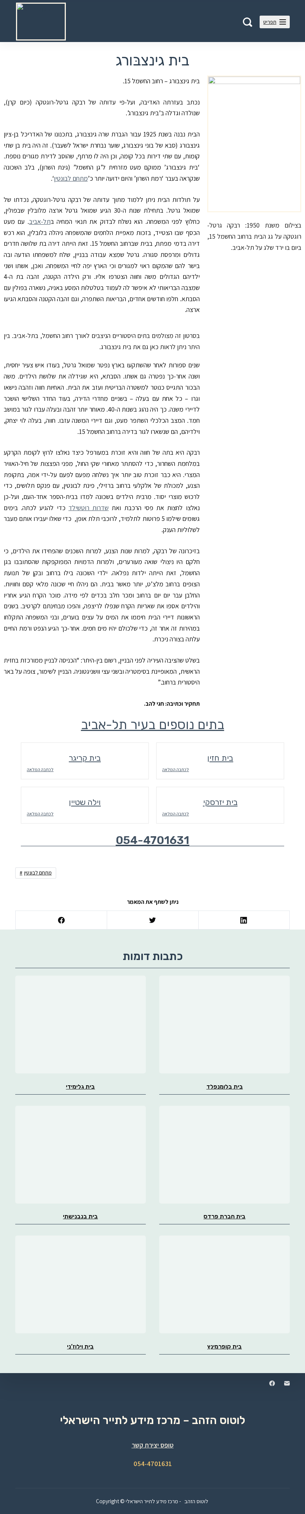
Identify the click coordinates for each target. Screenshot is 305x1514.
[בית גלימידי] (80, 1024)
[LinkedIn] (244, 920)
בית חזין (220, 758)
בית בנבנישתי (80, 1216)
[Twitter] (152, 920)
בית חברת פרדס (224, 1216)
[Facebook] (61, 920)
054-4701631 (152, 840)
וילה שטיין (85, 802)
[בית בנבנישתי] (80, 1155)
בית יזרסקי (220, 802)
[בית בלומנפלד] (224, 1024)
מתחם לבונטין (71, 178)
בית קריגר (85, 758)
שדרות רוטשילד (88, 507)
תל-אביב (40, 221)
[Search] (247, 22)
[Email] (287, 1383)
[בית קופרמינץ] (224, 1284)
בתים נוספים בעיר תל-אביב (152, 724)
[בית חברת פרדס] (224, 1155)
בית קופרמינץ (224, 1346)
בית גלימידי (80, 1086)
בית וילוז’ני (80, 1346)
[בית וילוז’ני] (80, 1284)
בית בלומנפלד (224, 1086)
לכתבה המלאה (40, 769)
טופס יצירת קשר (153, 1445)
